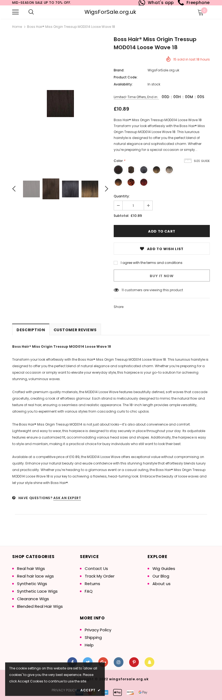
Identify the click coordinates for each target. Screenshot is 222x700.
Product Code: (126, 77)
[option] (60, 103)
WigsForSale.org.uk (110, 12)
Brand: (119, 70)
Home (17, 26)
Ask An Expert (67, 498)
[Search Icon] (31, 12)
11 (123, 290)
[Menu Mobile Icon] (15, 12)
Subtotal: (121, 215)
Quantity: (122, 196)
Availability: (123, 84)
